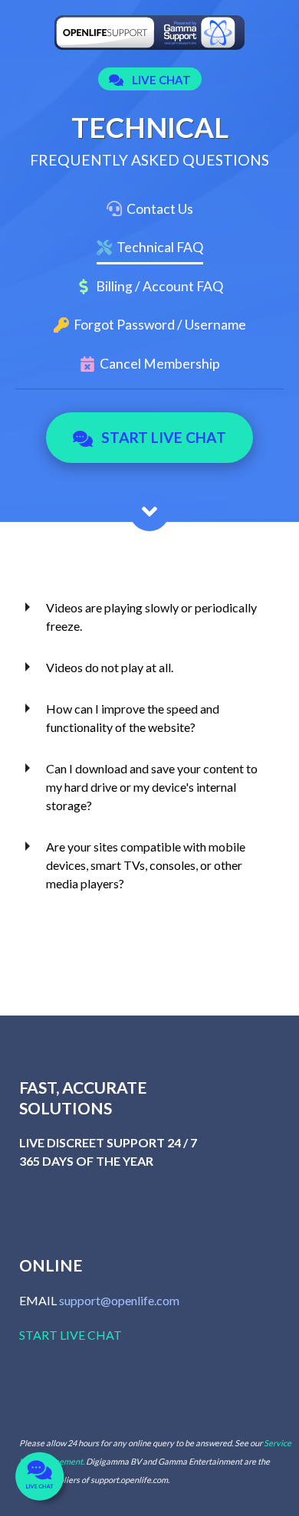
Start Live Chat (163, 437)
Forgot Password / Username (160, 325)
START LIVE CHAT (70, 1334)
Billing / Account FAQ (159, 286)
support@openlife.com (119, 1300)
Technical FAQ (160, 247)
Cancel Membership (160, 364)
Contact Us (160, 209)
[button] (150, 79)
